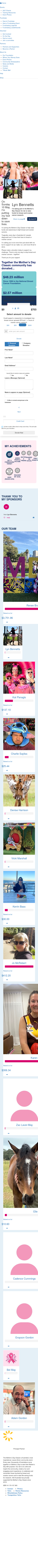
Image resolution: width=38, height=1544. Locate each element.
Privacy (20, 1489)
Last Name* (9, 357)
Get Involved (7, 34)
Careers (5, 66)
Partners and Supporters (11, 47)
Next (19, 412)
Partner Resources (22, 1491)
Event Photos (7, 15)
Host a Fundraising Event (11, 23)
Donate (19, 338)
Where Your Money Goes (11, 57)
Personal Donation (12, 344)
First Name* (9, 350)
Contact (5, 68)
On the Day (6, 36)
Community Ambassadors (11, 62)
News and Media (8, 64)
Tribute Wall (6, 70)
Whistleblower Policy (14, 1493)
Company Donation (27, 344)
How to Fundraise (8, 21)
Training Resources (9, 13)
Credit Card (20, 421)
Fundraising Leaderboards (11, 27)
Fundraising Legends (10, 25)
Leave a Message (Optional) (15, 378)
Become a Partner (9, 49)
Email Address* (10, 365)
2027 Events (7, 10)
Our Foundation (8, 55)
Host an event (7, 38)
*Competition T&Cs (14, 1495)
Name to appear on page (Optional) (17, 392)
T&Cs (9, 1491)
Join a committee (8, 40)
